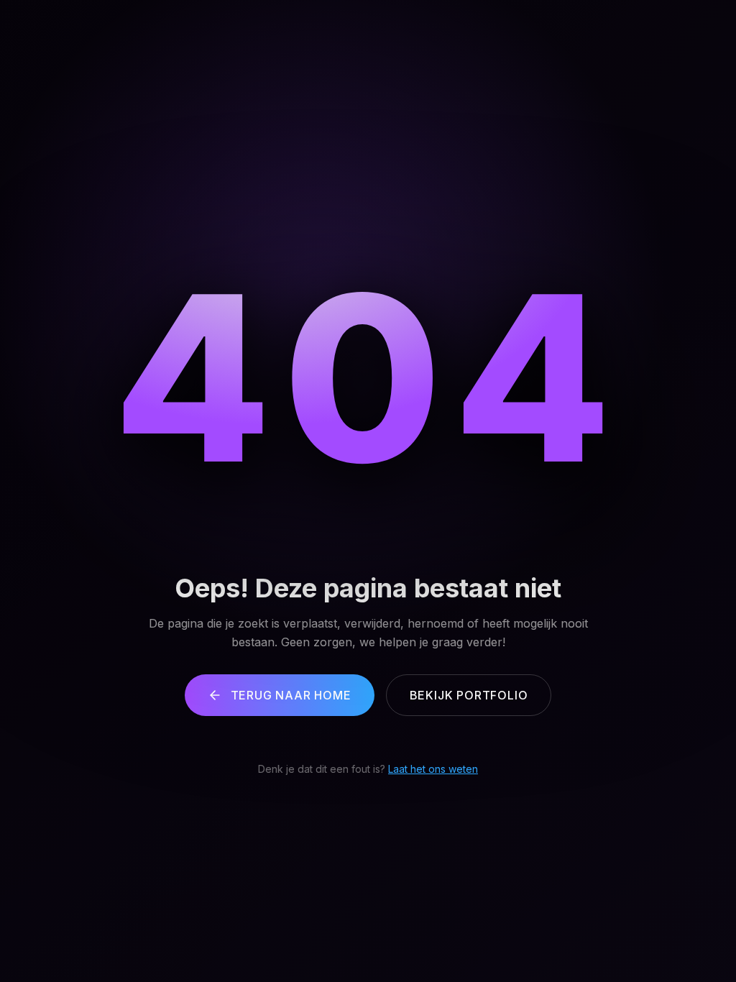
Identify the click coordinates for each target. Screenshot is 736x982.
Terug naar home (291, 695)
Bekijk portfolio (469, 695)
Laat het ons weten (433, 769)
